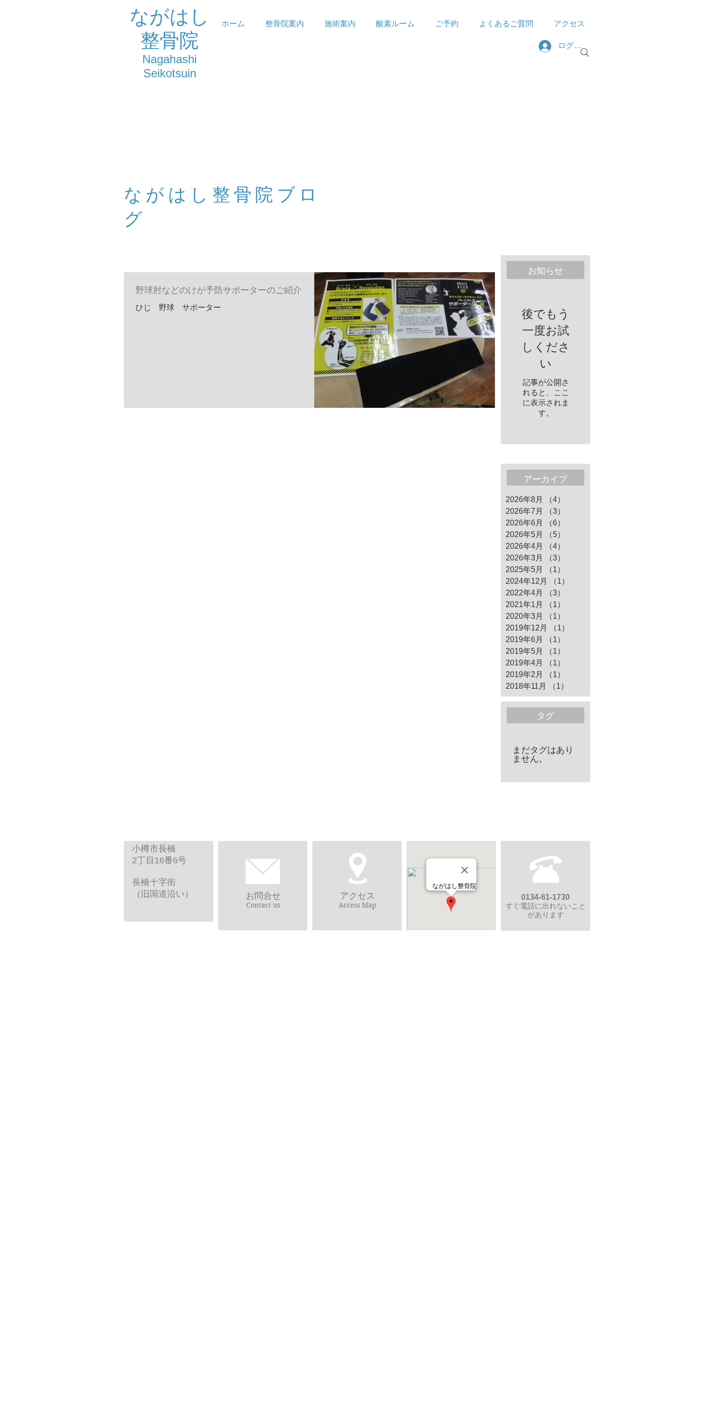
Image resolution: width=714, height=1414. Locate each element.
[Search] (585, 52)
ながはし (169, 16)
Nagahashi (169, 59)
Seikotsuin (169, 73)
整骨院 (169, 40)
